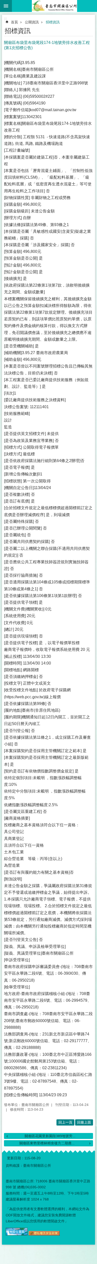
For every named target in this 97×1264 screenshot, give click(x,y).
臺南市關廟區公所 (54, 6)
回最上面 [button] (84, 1122)
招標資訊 (53, 22)
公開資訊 (32, 22)
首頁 (14, 22)
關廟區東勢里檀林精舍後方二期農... (47, 1143)
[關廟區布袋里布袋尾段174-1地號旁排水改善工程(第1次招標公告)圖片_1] (17, 1234)
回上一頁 (65, 1122)
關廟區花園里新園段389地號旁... (50, 1136)
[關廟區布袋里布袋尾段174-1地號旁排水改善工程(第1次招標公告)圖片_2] (44, 1234)
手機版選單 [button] (6, 6)
